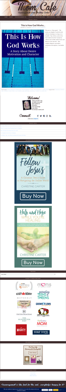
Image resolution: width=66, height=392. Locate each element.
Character (57, 89)
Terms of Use (33, 372)
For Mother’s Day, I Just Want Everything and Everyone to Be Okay (13, 135)
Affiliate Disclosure (33, 375)
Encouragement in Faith (27, 89)
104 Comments (42, 27)
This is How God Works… (33, 25)
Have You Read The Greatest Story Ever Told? (9, 130)
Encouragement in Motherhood (41, 89)
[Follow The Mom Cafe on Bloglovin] (33, 119)
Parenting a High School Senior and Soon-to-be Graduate (11, 125)
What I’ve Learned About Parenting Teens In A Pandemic (11, 128)
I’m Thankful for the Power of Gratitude (8, 133)
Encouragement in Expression (15, 89)
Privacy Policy (33, 374)
